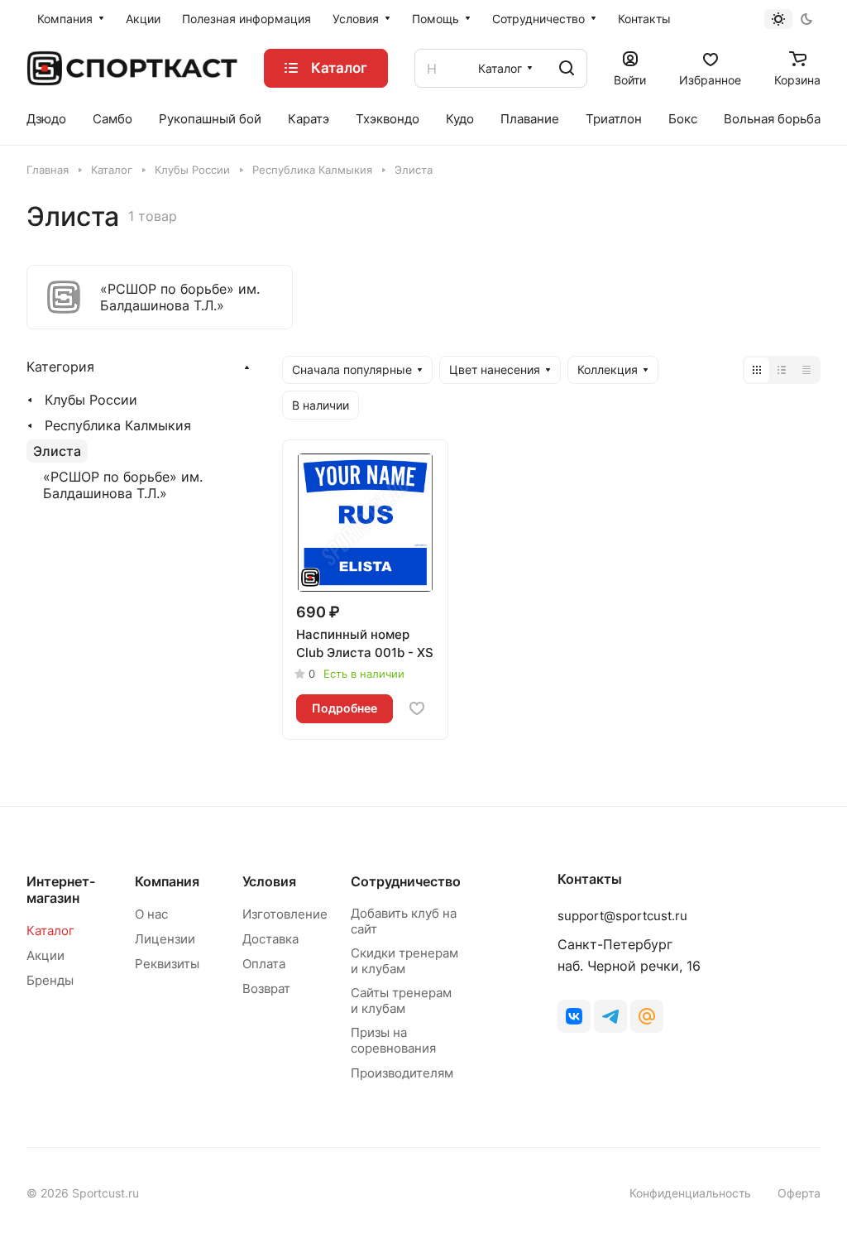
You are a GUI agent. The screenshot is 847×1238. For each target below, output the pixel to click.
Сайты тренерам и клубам (401, 1000)
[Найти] (566, 68)
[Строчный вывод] (781, 369)
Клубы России (91, 399)
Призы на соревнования (393, 1040)
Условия (269, 881)
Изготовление (285, 914)
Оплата (263, 964)
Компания (167, 881)
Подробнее (344, 708)
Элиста (57, 451)
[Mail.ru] (646, 1016)
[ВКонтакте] (574, 1016)
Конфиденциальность (690, 1193)
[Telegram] (610, 1016)
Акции (45, 955)
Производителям (402, 1073)
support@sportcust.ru (622, 916)
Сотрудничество (406, 881)
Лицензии (165, 939)
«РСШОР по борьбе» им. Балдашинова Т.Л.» (123, 484)
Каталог (50, 930)
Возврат (266, 988)
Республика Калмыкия (118, 425)
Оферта (799, 1193)
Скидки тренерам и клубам (404, 960)
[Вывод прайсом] (806, 369)
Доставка (270, 939)
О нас (151, 914)
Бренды (50, 980)
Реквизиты (167, 964)
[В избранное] (417, 708)
